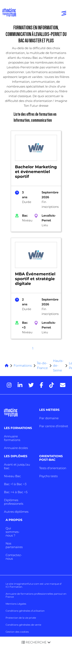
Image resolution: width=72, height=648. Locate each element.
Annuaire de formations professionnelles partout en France (36, 595)
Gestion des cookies (17, 631)
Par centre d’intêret (53, 426)
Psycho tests (48, 476)
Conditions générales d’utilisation (25, 610)
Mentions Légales (16, 603)
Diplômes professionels (13, 502)
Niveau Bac (12, 476)
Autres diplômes (16, 512)
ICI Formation (14, 586)
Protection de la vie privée (21, 617)
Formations (23, 365)
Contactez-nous (14, 556)
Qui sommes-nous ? (13, 531)
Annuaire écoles (16, 448)
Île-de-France (42, 365)
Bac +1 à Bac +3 (15, 484)
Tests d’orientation (52, 468)
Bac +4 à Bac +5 (15, 492)
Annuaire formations (12, 438)
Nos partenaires (14, 545)
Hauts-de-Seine (58, 365)
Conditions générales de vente (23, 624)
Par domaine (49, 418)
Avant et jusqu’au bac (17, 466)
